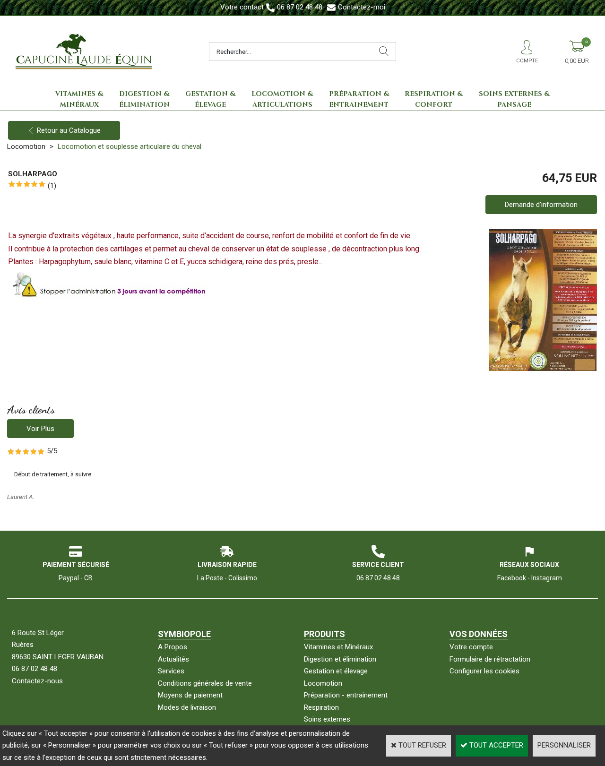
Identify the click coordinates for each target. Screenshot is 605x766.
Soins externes (327, 719)
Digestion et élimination (340, 659)
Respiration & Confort (434, 99)
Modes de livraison (187, 707)
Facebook (511, 578)
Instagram (546, 578)
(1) (52, 185)
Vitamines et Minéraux (338, 647)
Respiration (321, 707)
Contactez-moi (361, 7)
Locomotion (26, 146)
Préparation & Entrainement (359, 99)
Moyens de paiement (190, 695)
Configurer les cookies (484, 671)
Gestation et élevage (336, 671)
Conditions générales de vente (205, 683)
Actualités (173, 659)
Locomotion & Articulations (282, 99)
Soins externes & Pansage (514, 99)
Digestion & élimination (144, 99)
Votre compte (471, 647)
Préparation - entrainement (346, 695)
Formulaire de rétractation (489, 659)
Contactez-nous (37, 681)
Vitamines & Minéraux (79, 99)
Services (171, 671)
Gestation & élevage (210, 99)
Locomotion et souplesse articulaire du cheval (129, 146)
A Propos (172, 647)
